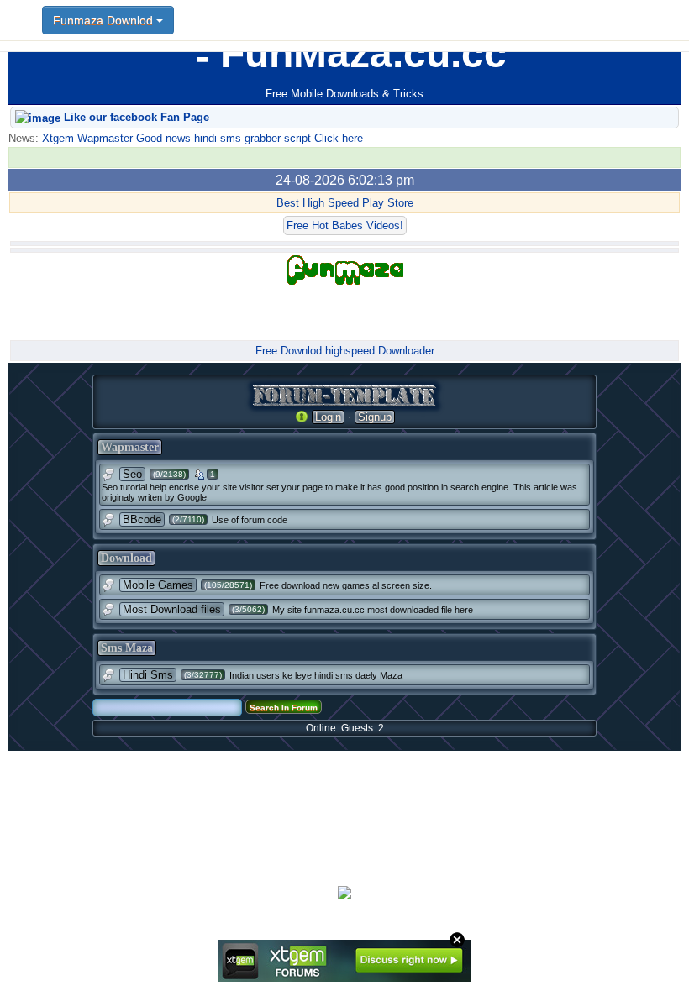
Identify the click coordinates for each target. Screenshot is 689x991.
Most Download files (172, 609)
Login (328, 417)
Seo (132, 474)
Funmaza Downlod (104, 20)
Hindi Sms (148, 675)
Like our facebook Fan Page (134, 117)
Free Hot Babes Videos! (345, 225)
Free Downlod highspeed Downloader (344, 350)
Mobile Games (158, 585)
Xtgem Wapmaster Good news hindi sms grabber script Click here (201, 138)
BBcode (142, 519)
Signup (375, 417)
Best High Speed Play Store (344, 203)
